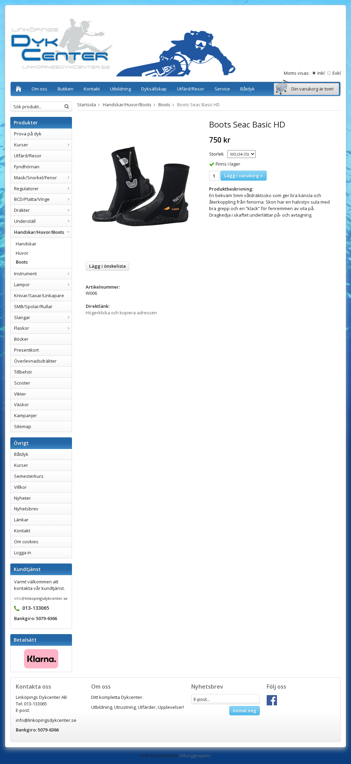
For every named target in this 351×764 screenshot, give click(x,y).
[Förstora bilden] (141, 188)
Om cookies (26, 541)
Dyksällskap (154, 89)
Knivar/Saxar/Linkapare (39, 295)
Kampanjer (25, 415)
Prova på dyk (27, 134)
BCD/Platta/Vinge (32, 199)
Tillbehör (23, 372)
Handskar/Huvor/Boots (39, 232)
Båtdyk (247, 89)
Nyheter (22, 498)
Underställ (25, 221)
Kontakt (92, 89)
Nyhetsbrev (26, 509)
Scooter (22, 383)
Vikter (20, 394)
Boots (22, 262)
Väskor (21, 404)
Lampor (22, 284)
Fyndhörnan (26, 166)
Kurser (21, 145)
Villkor (20, 487)
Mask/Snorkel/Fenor (35, 177)
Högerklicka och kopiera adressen (121, 313)
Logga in (22, 552)
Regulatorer (26, 188)
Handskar (26, 244)
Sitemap (22, 426)
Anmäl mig (244, 710)
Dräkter (22, 210)
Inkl (321, 73)
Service (222, 89)
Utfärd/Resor (190, 89)
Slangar (22, 317)
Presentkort (26, 350)
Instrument (25, 273)
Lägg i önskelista (107, 266)
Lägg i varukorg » (243, 175)
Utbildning (120, 89)
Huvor (22, 253)
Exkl (336, 73)
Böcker (21, 339)
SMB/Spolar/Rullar (33, 306)
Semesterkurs (29, 476)
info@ (19, 598)
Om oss (39, 89)
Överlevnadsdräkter (35, 361)
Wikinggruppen (195, 755)
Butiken (65, 89)
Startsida (86, 104)
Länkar (21, 520)
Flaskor (21, 328)
